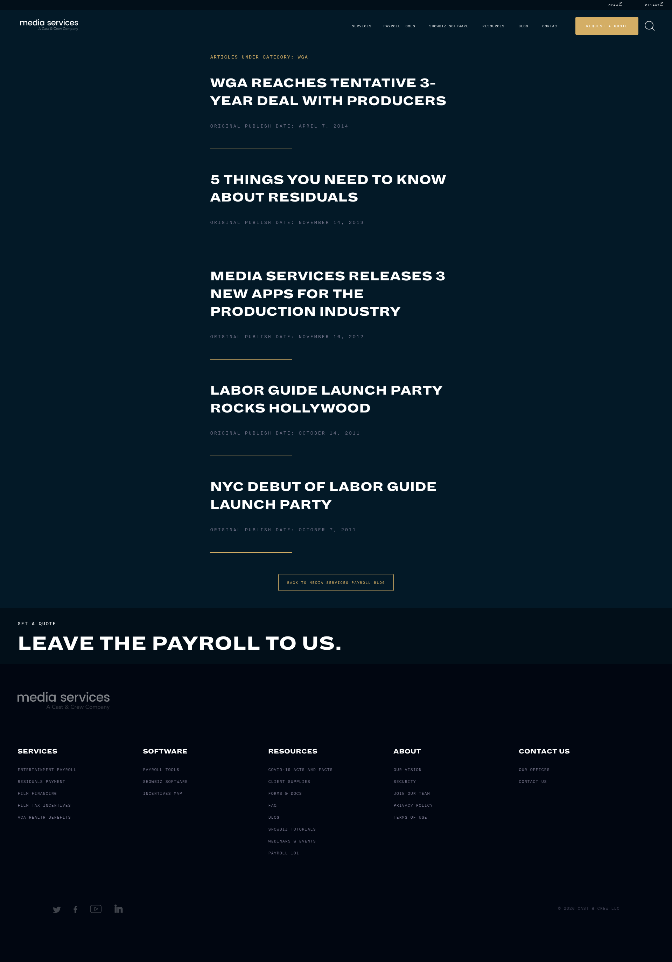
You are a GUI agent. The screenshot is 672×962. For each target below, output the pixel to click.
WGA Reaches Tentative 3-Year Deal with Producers (328, 92)
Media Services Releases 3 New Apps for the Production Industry (327, 294)
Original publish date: (279, 126)
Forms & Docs (285, 793)
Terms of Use (410, 817)
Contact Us (544, 751)
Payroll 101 (283, 853)
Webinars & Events (292, 841)
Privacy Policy (413, 805)
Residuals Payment (41, 781)
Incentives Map (162, 793)
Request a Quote (617, 26)
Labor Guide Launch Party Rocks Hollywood (326, 399)
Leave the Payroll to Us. (180, 643)
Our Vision (407, 769)
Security (404, 781)
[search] (660, 26)
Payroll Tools (421, 26)
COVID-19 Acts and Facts (300, 769)
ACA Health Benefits (44, 817)
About (407, 751)
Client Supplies (289, 781)
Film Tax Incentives (44, 805)
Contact (561, 26)
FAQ (272, 805)
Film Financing (37, 793)
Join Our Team (411, 793)
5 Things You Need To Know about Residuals (328, 189)
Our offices (534, 769)
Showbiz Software (467, 26)
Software (165, 751)
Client (652, 5)
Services (386, 26)
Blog (536, 26)
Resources (509, 26)
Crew (613, 5)
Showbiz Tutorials (292, 829)
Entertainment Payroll (47, 769)
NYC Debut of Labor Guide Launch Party (323, 496)
